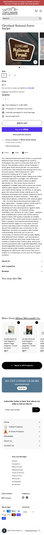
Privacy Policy (17, 476)
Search (14, 461)
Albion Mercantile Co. (27, 318)
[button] (4, 530)
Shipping (5, 92)
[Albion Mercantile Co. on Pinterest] (27, 497)
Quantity (6, 95)
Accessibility (16, 482)
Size (3, 71)
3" (9, 75)
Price (4, 81)
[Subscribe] (36, 409)
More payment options (22, 134)
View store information (12, 146)
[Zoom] (35, 62)
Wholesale (16, 479)
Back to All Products (23, 365)
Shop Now (22, 388)
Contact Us (16, 464)
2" (4, 75)
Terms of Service (18, 473)
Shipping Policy (17, 470)
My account (16, 484)
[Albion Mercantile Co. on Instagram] (23, 497)
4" (15, 75)
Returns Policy (17, 467)
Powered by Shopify (32, 531)
